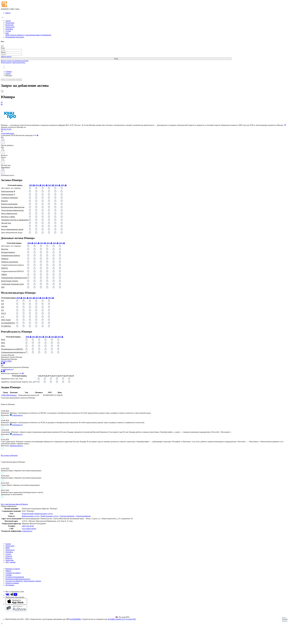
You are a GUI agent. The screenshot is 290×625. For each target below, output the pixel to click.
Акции (8, 21)
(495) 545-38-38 (28, 526)
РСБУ (9, 129)
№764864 (111, 619)
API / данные (10, 562)
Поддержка (9, 585)
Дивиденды (9, 27)
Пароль (3, 52)
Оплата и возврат (12, 583)
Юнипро (13, 395)
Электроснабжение (67, 516)
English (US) (120, 619)
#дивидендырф (28, 514)
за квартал (5, 369)
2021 (37, 185)
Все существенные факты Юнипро (14, 504)
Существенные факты (32, 35)
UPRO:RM (5, 395)
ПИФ (7, 35)
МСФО (4, 129)
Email (3, 48)
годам (3, 133)
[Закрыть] (2, 623)
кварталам (10, 133)
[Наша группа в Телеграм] (11, 595)
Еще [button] (7, 33)
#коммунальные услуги (43, 514)
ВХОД (7, 13)
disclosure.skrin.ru (16, 446)
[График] (2, 363)
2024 (56, 185)
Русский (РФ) (130, 619)
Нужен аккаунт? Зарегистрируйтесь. (13, 62)
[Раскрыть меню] (2, 17)
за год (11, 369)
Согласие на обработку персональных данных (23, 581)
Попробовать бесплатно (14, 37)
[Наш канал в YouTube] (15, 595)
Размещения (46, 35)
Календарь (9, 25)
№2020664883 (75, 619)
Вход (116, 59)
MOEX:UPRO (6, 361)
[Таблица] (4, 363)
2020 (31, 185)
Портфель (9, 29)
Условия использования (14, 577)
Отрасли (13, 35)
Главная (8, 71)
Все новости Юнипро (9, 455)
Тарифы (8, 575)
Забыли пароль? (6, 56)
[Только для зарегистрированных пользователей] (1, 102)
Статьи (8, 31)
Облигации (9, 23)
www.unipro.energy (29, 529)
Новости (20, 35)
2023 (50, 185)
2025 (63, 185)
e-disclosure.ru (17, 415)
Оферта (8, 571)
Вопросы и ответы (12, 569)
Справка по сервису (13, 573)
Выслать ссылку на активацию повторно (15, 61)
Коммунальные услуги (30, 516)
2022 (44, 185)
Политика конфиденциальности (17, 579)
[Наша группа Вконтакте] (7, 595)
